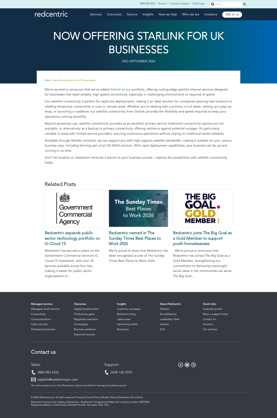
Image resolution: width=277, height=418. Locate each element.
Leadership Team (170, 319)
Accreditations (168, 314)
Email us (163, 4)
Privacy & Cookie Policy (88, 397)
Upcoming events (127, 324)
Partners (164, 309)
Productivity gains (84, 314)
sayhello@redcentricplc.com (58, 379)
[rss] (193, 366)
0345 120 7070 (121, 372)
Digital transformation (86, 309)
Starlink (115, 89)
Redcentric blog (126, 314)
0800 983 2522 (147, 4)
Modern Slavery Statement (115, 397)
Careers (164, 324)
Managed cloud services (45, 309)
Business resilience (85, 329)
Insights (148, 14)
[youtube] (187, 366)
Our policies (210, 329)
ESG (162, 329)
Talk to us (232, 14)
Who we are (190, 14)
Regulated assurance (86, 319)
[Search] (244, 4)
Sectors (132, 14)
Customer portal (212, 309)
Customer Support (179, 4)
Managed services (42, 304)
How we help (167, 14)
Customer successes (128, 309)
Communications (41, 319)
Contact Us (209, 319)
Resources (123, 329)
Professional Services (43, 329)
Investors (210, 14)
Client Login (199, 4)
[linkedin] (180, 366)
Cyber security (39, 324)
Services (96, 14)
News (47, 80)
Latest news (123, 319)
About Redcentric (170, 304)
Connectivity (38, 314)
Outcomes (114, 14)
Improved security (84, 334)
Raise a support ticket (215, 314)
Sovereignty (81, 324)
